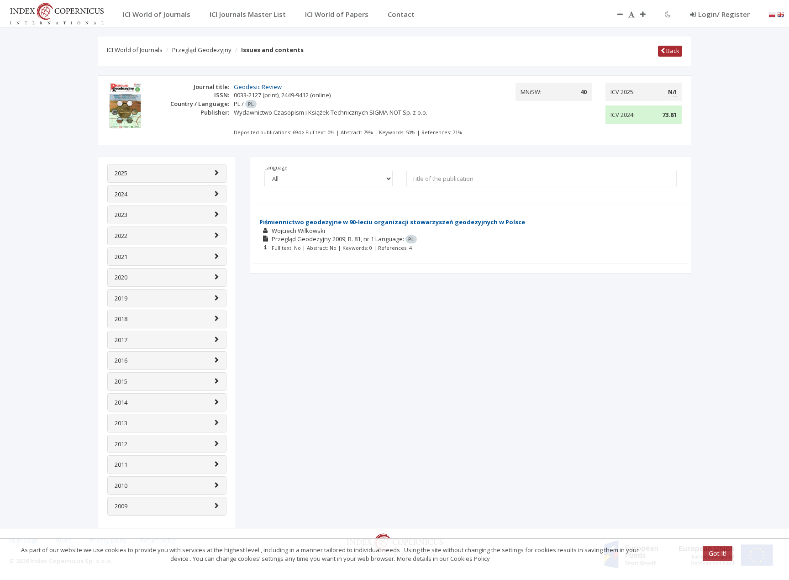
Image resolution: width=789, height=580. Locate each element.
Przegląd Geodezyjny (201, 50)
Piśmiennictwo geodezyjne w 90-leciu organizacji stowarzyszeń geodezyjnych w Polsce (392, 222)
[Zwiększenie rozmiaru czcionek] (647, 14)
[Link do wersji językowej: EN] (780, 14)
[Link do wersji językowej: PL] (772, 14)
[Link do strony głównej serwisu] (56, 13)
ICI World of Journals (135, 50)
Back (672, 51)
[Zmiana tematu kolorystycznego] (667, 14)
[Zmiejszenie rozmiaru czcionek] (615, 14)
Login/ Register (724, 14)
